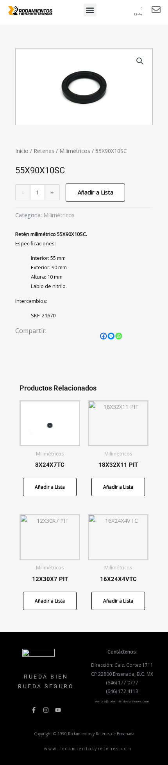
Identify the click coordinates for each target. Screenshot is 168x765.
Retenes (44, 151)
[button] (90, 10)
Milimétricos (74, 151)
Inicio (22, 151)
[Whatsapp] (118, 336)
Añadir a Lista (95, 192)
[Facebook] (103, 336)
